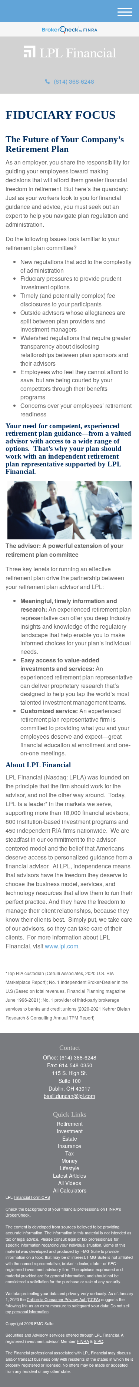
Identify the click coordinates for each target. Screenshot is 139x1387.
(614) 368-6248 (74, 81)
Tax (69, 1153)
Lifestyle (69, 1168)
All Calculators (69, 1190)
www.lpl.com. (61, 946)
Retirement (70, 1123)
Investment (70, 1131)
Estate (69, 1138)
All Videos (69, 1183)
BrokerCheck (18, 1215)
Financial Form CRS (32, 1197)
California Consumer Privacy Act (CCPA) (63, 1299)
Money (69, 1160)
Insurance (69, 1146)
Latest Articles (69, 1175)
